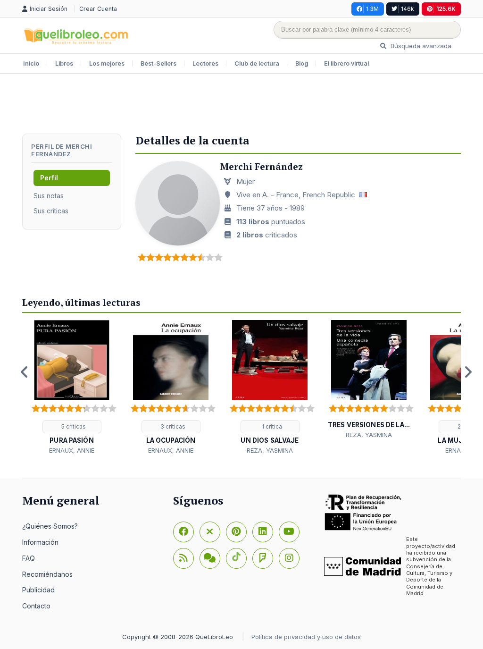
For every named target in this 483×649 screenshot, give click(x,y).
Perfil (49, 178)
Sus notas (48, 196)
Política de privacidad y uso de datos (306, 637)
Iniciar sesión (49, 8)
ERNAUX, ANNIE (71, 450)
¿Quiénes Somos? (50, 526)
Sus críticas (50, 211)
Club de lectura (256, 63)
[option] (71, 387)
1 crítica (271, 426)
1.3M (372, 8)
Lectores (205, 63)
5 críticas (73, 426)
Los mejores (107, 63)
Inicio (31, 63)
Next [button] (468, 372)
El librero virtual (346, 63)
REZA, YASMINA (270, 450)
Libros (64, 63)
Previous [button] (24, 372)
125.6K (446, 8)
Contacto (36, 606)
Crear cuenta (98, 8)
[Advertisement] (241, 105)
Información (40, 542)
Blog (301, 63)
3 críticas (172, 426)
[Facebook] (183, 532)
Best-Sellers (158, 63)
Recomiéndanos (47, 574)
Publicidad (38, 590)
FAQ (28, 558)
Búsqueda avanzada (420, 46)
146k (407, 8)
